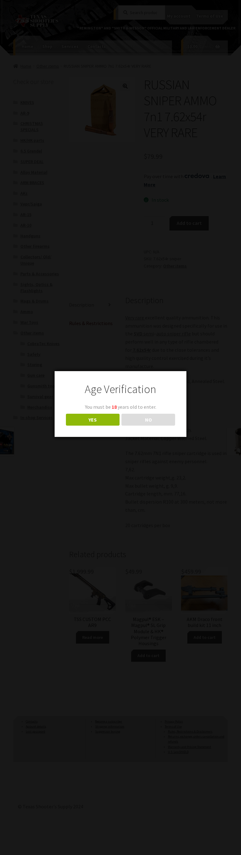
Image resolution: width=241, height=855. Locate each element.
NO (148, 420)
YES (92, 420)
